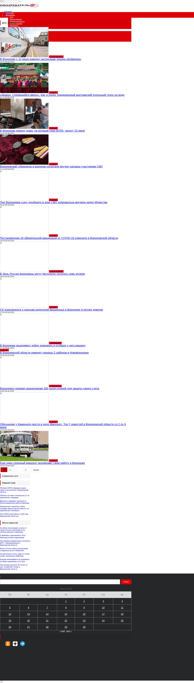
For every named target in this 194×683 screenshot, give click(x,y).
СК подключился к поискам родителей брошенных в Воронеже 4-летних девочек (51, 309)
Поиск (4, 577)
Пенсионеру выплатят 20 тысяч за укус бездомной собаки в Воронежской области (13, 567)
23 (84, 620)
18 (122, 614)
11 (122, 607)
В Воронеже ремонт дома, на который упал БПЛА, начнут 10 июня (42, 130)
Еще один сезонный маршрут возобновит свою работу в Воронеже (42, 463)
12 (10, 614)
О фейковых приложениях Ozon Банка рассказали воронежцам (12, 536)
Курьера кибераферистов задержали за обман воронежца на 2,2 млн (14, 560)
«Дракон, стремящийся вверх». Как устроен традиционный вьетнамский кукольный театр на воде (62, 94)
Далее (36, 470)
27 (28, 627)
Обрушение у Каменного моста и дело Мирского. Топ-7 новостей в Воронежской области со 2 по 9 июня (63, 426)
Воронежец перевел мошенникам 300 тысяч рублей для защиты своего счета (49, 388)
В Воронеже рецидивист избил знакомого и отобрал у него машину (43, 345)
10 (103, 607)
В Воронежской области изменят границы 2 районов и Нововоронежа (44, 352)
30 (84, 627)
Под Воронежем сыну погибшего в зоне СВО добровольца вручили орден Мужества (53, 202)
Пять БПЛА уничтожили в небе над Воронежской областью (14, 515)
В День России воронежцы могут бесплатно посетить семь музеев (42, 273)
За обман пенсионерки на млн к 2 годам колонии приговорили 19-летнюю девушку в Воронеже (13, 530)
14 (47, 614)
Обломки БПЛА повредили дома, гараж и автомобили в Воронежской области (14, 490)
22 (66, 620)
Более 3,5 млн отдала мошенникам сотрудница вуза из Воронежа (14, 549)
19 (10, 620)
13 (28, 614)
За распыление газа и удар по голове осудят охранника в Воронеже (15, 555)
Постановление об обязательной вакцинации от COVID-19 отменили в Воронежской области (59, 238)
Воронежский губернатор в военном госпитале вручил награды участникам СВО (51, 166)
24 (103, 620)
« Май (62, 631)
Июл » (69, 631)
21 (47, 620)
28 (47, 627)
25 (122, 620)
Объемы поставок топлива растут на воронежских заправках (14, 496)
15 (66, 614)
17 (103, 614)
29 (66, 627)
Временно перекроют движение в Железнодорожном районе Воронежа (14, 502)
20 (28, 620)
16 (84, 614)
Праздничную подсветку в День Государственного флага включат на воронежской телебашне (14, 509)
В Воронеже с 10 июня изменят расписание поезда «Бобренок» (40, 59)
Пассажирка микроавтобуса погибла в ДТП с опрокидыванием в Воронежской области (15, 543)
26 (10, 627)
